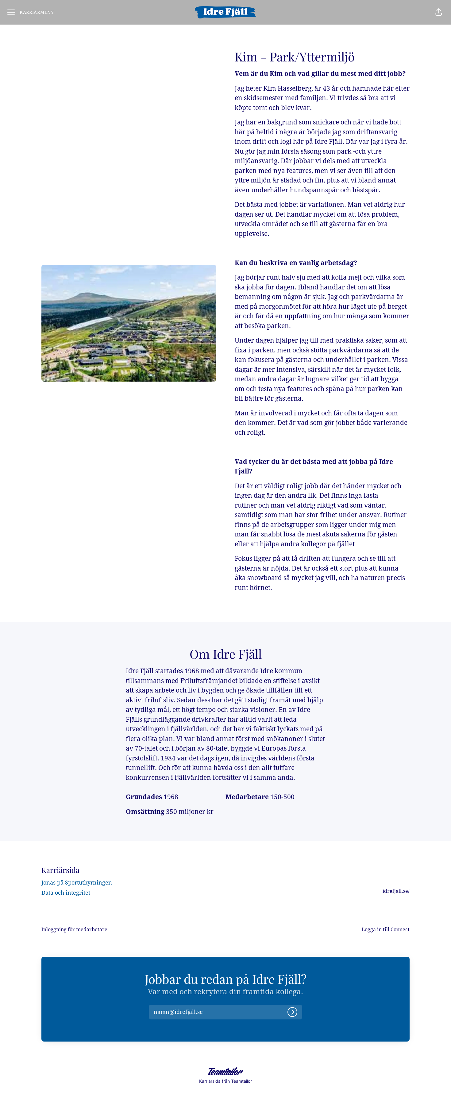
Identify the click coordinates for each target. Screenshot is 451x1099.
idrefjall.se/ (396, 891)
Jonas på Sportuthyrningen (76, 882)
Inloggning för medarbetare (74, 929)
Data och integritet (65, 892)
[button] (438, 12)
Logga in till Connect (386, 929)
